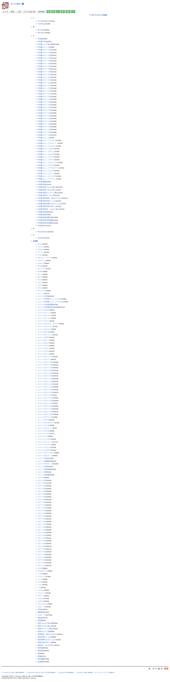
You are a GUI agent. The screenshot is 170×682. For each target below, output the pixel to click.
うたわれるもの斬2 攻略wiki (84, 672)
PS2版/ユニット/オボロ (46, 149)
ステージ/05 (42, 491)
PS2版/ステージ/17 (44, 94)
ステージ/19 (42, 530)
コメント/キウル (43, 346)
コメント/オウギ (43, 332)
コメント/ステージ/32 (45, 417)
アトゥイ (41, 247)
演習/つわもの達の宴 (45, 623)
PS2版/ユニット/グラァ (46, 160)
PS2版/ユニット (43, 138)
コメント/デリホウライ (46, 423)
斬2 (68, 12)
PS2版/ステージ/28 (44, 124)
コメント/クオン (43, 348)
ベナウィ (41, 596)
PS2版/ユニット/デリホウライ (48, 168)
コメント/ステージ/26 (45, 409)
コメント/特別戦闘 (44, 469)
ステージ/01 (42, 480)
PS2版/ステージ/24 (44, 113)
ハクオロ (41, 590)
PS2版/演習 (42, 184)
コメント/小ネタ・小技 (46, 464)
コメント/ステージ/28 (45, 412)
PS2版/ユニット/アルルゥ (47, 140)
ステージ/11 (42, 508)
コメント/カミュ (43, 340)
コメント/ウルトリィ (45, 326)
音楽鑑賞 (41, 662)
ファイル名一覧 (29, 12)
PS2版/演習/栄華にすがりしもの (49, 204)
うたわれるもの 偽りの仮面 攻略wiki (13, 672)
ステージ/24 (42, 543)
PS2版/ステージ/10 (44, 74)
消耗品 (40, 618)
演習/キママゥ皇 (43, 631)
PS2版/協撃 (42, 182)
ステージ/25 (42, 546)
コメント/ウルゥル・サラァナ (48, 324)
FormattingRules (44, 21)
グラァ (40, 288)
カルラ (40, 277)
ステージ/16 (42, 521)
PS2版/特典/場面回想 (45, 217)
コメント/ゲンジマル (45, 357)
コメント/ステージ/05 (45, 370)
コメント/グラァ (43, 354)
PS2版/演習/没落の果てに (47, 206)
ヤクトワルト (42, 604)
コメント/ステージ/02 (45, 365)
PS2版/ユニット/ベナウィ (47, 179)
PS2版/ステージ (43, 47)
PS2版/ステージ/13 (44, 83)
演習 (39, 620)
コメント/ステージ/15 (45, 392)
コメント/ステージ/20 (45, 401)
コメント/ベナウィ (44, 444)
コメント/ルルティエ (45, 455)
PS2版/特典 (42, 214)
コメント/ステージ (44, 359)
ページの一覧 (17, 4)
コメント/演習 (43, 466)
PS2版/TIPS (42, 41)
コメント (41, 293)
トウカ (40, 574)
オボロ (40, 271)
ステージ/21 (42, 535)
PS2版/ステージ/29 (44, 127)
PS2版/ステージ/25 (44, 116)
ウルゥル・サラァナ (45, 258)
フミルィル (42, 593)
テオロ (40, 568)
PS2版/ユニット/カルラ (46, 154)
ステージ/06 (42, 494)
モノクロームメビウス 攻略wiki (104, 672)
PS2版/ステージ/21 (44, 105)
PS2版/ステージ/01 (44, 50)
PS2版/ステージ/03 (44, 55)
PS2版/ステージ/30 (44, 129)
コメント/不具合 (43, 458)
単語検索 (41, 12)
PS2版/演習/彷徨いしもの (47, 201)
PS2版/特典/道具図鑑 (45, 220)
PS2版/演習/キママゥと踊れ (48, 193)
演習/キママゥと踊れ (45, 629)
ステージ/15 (42, 519)
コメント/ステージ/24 (45, 403)
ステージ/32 (42, 565)
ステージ (41, 477)
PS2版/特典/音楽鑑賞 (45, 223)
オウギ (40, 266)
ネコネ (40, 582)
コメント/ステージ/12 (45, 384)
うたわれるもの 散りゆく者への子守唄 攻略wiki (41, 672)
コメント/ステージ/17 (45, 398)
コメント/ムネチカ (44, 450)
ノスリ (40, 585)
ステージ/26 (42, 549)
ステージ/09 (42, 502)
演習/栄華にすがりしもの (47, 640)
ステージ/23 (42, 541)
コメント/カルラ (43, 343)
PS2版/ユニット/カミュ (46, 151)
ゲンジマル (42, 291)
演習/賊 (40, 648)
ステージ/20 (42, 532)
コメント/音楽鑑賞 (44, 475)
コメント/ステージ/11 (45, 381)
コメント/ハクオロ (44, 439)
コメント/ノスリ (43, 433)
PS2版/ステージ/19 (44, 99)
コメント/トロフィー (45, 428)
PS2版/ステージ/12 (44, 80)
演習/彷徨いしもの (44, 637)
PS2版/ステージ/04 (44, 58)
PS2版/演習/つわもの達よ (47, 190)
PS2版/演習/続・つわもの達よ (48, 209)
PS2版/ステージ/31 (44, 132)
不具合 (40, 609)
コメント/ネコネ (43, 431)
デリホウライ (42, 571)
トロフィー (42, 576)
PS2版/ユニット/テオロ (46, 165)
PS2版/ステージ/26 (44, 118)
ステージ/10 (42, 505)
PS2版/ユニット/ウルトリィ (48, 143)
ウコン (40, 255)
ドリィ (40, 579)
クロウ (40, 285)
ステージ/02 (42, 483)
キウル (40, 280)
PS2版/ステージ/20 (44, 102)
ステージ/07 (42, 497)
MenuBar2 (41, 33)
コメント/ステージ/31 (45, 414)
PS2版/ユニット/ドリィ (46, 173)
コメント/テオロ (43, 420)
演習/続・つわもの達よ (46, 645)
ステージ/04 (42, 488)
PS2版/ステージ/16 (44, 91)
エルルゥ (41, 263)
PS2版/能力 (42, 225)
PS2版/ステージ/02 (44, 52)
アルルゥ (41, 249)
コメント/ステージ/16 (45, 395)
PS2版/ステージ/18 (44, 96)
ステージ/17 (42, 524)
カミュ (40, 274)
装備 (39, 656)
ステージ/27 (42, 552)
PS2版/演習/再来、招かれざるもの (50, 198)
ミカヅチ (41, 598)
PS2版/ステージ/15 (44, 88)
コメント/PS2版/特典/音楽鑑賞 (49, 307)
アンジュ (41, 252)
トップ (5, 12)
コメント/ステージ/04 (45, 368)
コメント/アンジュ (44, 318)
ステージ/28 (42, 554)
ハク (39, 587)
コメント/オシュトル (45, 335)
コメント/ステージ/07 (45, 373)
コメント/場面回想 (44, 461)
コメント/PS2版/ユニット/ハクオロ (50, 302)
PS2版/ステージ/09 (44, 72)
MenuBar (41, 30)
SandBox (41, 238)
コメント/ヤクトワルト (46, 453)
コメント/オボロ (43, 337)
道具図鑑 (41, 659)
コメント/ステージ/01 (45, 362)
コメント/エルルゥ (44, 329)
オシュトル (42, 269)
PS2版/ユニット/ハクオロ (47, 176)
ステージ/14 (42, 516)
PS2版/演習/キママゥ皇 (46, 195)
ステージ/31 (42, 563)
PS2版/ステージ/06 (44, 63)
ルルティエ (42, 607)
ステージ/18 (42, 527)
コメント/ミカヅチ (44, 447)
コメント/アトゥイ (44, 313)
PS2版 (40, 39)
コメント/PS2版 (43, 296)
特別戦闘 (41, 651)
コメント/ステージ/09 (45, 376)
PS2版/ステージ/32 (44, 135)
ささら (40, 244)
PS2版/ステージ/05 (44, 61)
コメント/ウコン (43, 321)
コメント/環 (42, 472)
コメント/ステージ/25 (45, 406)
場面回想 (41, 612)
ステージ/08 (42, 499)
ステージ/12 (42, 510)
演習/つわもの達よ (44, 626)
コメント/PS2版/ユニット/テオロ (49, 299)
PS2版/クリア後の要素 (46, 44)
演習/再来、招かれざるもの (47, 634)
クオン (40, 282)
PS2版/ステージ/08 (44, 69)
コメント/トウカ (43, 425)
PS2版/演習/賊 (43, 212)
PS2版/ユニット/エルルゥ (47, 146)
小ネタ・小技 (42, 615)
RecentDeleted (43, 232)
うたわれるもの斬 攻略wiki (65, 672)
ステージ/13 (42, 513)
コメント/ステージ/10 (45, 379)
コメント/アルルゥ (44, 315)
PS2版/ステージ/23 (44, 110)
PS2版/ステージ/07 (44, 66)
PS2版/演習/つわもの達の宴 (48, 187)
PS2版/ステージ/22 (44, 107)
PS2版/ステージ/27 (44, 121)
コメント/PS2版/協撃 (45, 304)
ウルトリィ (42, 260)
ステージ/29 (42, 557)
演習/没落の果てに (44, 642)
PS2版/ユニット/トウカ (46, 171)
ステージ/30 (42, 560)
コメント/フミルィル (45, 442)
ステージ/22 (42, 538)
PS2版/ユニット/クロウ (46, 157)
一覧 (19, 12)
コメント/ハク (43, 436)
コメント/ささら (43, 310)
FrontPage (41, 24)
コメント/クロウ (43, 351)
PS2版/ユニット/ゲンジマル (48, 162)
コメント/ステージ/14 (45, 390)
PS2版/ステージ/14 (44, 85)
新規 (12, 12)
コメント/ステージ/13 (45, 387)
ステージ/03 (42, 486)
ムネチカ (41, 601)
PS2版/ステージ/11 (44, 77)
